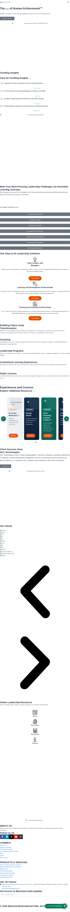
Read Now (37, 88)
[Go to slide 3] (35, 442)
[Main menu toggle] (68, 2)
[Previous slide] (3, 418)
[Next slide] (66, 418)
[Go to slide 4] (37, 442)
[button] (35, 592)
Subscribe (6, 898)
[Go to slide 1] (32, 442)
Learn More (35, 278)
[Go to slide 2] (34, 442)
